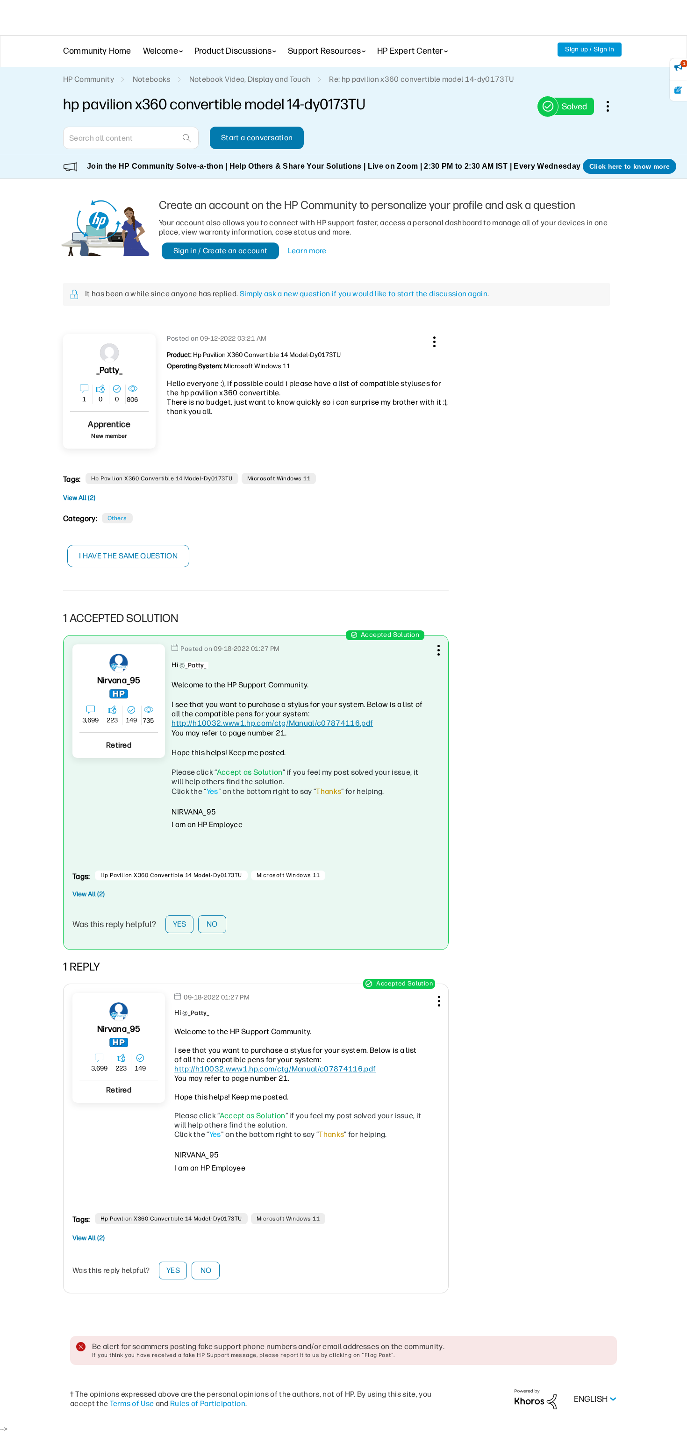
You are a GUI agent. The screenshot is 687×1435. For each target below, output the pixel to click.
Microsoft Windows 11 (279, 478)
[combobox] (131, 138)
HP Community (88, 79)
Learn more (307, 250)
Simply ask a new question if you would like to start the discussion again (363, 293)
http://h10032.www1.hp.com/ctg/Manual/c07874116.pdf (272, 723)
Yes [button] (179, 924)
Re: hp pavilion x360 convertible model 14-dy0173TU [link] (421, 79)
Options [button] (613, 106)
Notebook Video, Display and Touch (250, 79)
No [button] (212, 924)
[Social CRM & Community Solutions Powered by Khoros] (536, 1399)
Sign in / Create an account (220, 250)
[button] (433, 340)
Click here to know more (629, 166)
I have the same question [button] (128, 555)
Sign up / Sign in (589, 49)
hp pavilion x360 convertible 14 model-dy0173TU (162, 478)
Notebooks (152, 79)
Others (117, 518)
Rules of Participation (207, 1403)
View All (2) (79, 498)
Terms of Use (132, 1403)
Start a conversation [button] (257, 137)
